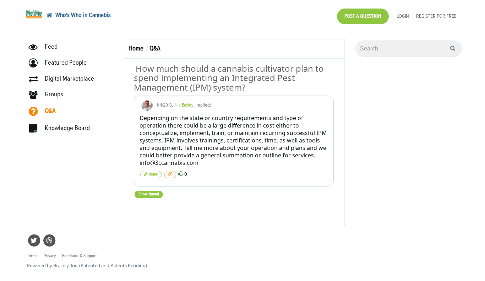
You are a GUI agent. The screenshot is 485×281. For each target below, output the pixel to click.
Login (403, 16)
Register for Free (436, 16)
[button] (61, 63)
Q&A (154, 48)
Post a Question (362, 16)
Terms (32, 256)
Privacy (50, 256)
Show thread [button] (148, 194)
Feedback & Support (79, 256)
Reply (153, 174)
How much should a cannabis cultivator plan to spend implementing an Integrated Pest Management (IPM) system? (229, 78)
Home (136, 48)
